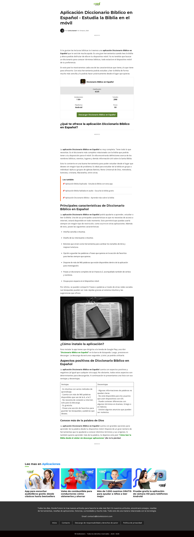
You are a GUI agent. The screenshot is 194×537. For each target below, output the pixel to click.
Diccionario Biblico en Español (100, 82)
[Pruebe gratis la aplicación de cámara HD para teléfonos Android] (150, 487)
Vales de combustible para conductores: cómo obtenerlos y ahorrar (76, 494)
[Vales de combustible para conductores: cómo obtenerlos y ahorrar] (78, 487)
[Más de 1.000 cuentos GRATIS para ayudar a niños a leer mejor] (114, 487)
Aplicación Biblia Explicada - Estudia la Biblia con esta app (89, 183)
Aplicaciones (51, 464)
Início (54, 523)
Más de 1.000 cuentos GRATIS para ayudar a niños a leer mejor (114, 494)
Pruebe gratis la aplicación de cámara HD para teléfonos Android (150, 494)
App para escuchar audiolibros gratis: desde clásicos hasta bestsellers (40, 494)
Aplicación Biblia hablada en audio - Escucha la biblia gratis (89, 190)
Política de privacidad (132, 523)
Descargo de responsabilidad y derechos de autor (96, 523)
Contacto (66, 523)
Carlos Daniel (72, 30)
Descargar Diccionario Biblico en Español (97, 114)
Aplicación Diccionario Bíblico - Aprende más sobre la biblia (89, 197)
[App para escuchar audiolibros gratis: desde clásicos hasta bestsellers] (42, 487)
